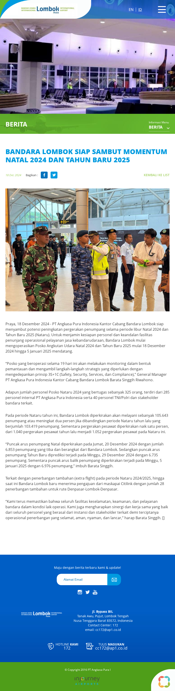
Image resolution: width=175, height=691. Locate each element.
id (140, 10)
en (131, 10)
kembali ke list (157, 175)
